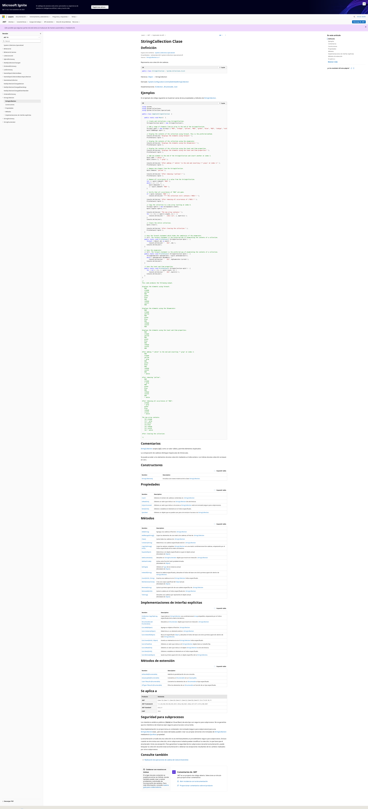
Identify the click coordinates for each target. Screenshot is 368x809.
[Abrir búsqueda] (354, 16)
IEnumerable (168, 87)
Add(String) (145, 532)
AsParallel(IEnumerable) (149, 674)
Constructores (332, 46)
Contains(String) (147, 543)
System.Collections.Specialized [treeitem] (13, 45)
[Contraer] (40, 33)
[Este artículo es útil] (351, 68)
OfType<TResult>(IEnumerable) (152, 685)
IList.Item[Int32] (147, 651)
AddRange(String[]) (148, 535)
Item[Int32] (145, 509)
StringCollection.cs (152, 57)
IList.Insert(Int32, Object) (150, 640)
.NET (148, 35)
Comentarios (332, 44)
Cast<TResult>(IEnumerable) (151, 681)
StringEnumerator (170, 558)
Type (165, 567)
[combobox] (21, 37)
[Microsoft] (3, 17)
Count (144, 498)
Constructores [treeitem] (9, 105)
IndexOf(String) (147, 572)
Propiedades (332, 49)
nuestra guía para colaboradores (156, 786)
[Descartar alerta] (364, 3)
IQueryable (192, 678)
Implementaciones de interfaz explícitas (341, 54)
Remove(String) (147, 587)
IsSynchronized (147, 505)
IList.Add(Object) (147, 627)
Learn (143, 35)
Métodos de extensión (335, 56)
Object (150, 77)
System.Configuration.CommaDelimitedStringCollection (168, 82)
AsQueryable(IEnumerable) (150, 678)
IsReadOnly (145, 501)
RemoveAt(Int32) (147, 591)
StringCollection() (147, 478)
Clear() (144, 539)
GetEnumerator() (147, 558)
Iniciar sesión (361, 17)
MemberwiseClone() (148, 582)
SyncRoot (145, 512)
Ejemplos (331, 41)
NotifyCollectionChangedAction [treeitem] (14, 84)
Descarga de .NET (359, 22)
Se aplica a (331, 59)
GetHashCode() (146, 561)
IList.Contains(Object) (148, 631)
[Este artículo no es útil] (353, 68)
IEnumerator (173, 622)
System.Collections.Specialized (165, 53)
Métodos (331, 51)
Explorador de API (158, 35)
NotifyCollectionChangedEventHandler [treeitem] (16, 91)
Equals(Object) (146, 552)
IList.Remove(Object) (148, 655)
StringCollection (210, 98)
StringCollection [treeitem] (10, 101)
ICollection (159, 87)
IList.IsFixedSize (147, 644)
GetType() (145, 567)
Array (196, 616)
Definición (331, 39)
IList (175, 87)
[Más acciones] (225, 35)
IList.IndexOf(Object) (148, 635)
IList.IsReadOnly (147, 648)
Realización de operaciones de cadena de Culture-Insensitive (166, 760)
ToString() (145, 595)
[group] (184, 272)
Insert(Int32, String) (148, 578)
